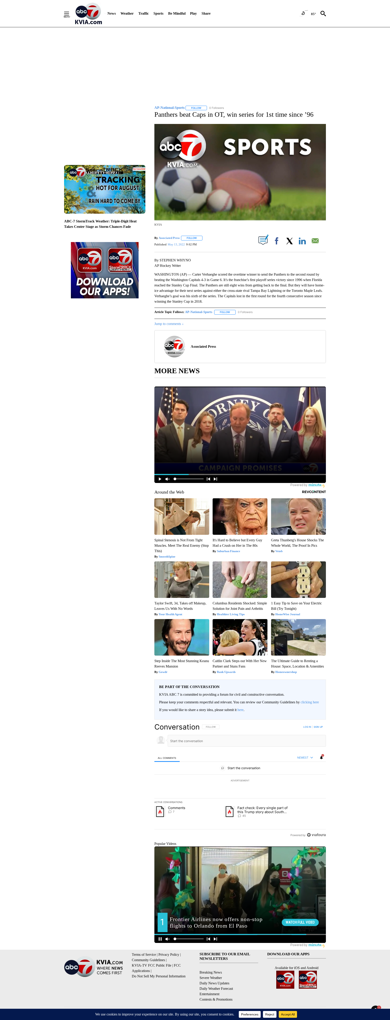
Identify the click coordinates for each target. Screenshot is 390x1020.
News (111, 13)
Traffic (143, 13)
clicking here (310, 702)
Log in (307, 726)
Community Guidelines (148, 960)
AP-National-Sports (198, 312)
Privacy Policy (168, 954)
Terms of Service (144, 954)
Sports (158, 13)
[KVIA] (88, 13)
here (240, 710)
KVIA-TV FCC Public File (151, 965)
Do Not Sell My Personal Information (159, 976)
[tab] (167, 758)
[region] (240, 780)
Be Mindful (177, 13)
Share (206, 13)
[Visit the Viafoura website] (316, 835)
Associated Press (169, 238)
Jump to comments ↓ (169, 324)
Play (193, 13)
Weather (127, 13)
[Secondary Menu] (70, 13)
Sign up (318, 726)
